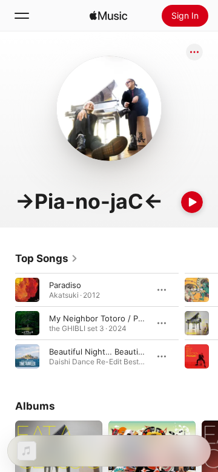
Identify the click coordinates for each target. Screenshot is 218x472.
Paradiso (65, 285)
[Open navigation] (21, 15)
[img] (108, 15)
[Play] (192, 202)
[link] (46, 258)
